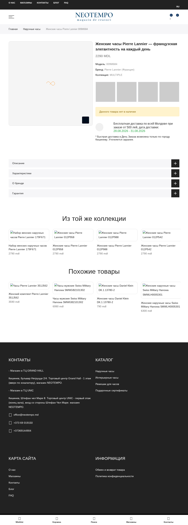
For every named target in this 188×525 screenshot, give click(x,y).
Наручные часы (31, 29)
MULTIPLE (116, 74)
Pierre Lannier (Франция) (119, 69)
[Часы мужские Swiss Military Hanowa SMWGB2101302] (73, 288)
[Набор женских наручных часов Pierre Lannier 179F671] (29, 235)
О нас (12, 3)
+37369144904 (22, 430)
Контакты (42, 3)
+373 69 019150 (23, 422)
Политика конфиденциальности (114, 476)
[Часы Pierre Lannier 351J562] (29, 286)
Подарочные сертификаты (111, 390)
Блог (56, 3)
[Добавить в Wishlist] (12, 233)
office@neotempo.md (26, 414)
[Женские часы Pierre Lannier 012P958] (73, 235)
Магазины (26, 3)
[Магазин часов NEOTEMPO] (94, 17)
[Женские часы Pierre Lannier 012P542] (161, 235)
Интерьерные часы (106, 377)
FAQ (66, 3)
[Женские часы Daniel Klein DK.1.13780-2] (117, 288)
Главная (13, 29)
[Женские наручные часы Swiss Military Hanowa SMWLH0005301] (161, 290)
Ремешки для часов (107, 384)
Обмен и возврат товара (110, 469)
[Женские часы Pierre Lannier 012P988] (117, 235)
